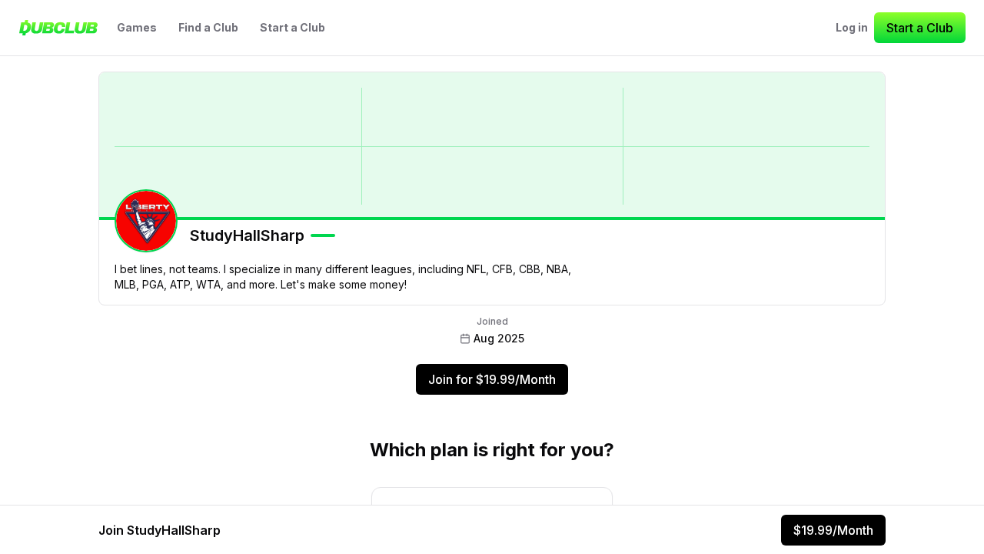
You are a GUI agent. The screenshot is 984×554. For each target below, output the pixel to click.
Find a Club (208, 27)
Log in (852, 27)
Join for (492, 379)
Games (137, 27)
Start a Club (292, 27)
